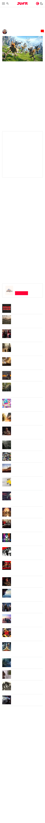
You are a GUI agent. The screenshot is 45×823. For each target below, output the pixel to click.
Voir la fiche (22, 307)
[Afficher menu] (3, 3)
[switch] (41, 3)
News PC (21, 9)
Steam (5, 207)
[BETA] (22, 3)
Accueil (5, 9)
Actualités (12, 9)
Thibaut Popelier (16, 34)
